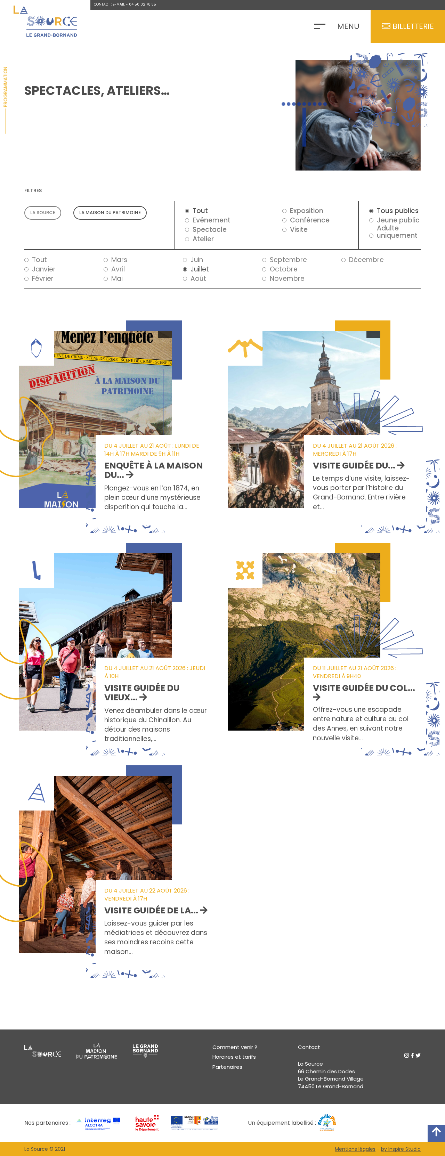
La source (42, 212)
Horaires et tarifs (234, 1056)
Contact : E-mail (109, 4)
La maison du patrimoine (110, 212)
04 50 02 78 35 (142, 4)
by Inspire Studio (401, 1149)
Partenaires (227, 1066)
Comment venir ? (234, 1047)
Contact (309, 1047)
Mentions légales (355, 1149)
